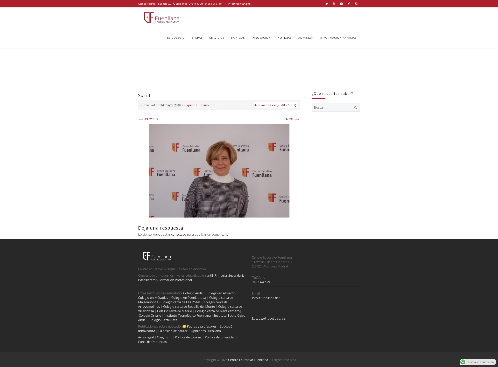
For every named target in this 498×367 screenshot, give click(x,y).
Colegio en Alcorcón (221, 293)
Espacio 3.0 (164, 3)
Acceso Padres (147, 3)
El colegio (176, 37)
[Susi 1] (219, 170)
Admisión (306, 37)
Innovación (261, 37)
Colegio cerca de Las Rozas (181, 302)
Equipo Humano (197, 105)
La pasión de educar (173, 331)
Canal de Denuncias (152, 342)
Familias (238, 37)
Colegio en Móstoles (153, 297)
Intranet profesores (269, 318)
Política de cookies (188, 337)
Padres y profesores (202, 326)
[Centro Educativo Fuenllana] (161, 18)
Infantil (207, 275)
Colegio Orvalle (150, 315)
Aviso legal (146, 337)
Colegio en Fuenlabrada (188, 297)
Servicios (216, 37)
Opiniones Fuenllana (206, 331)
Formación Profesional (175, 280)
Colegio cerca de (216, 302)
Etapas (197, 37)
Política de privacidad (220, 337)
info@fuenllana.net (239, 3)
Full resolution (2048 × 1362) (275, 105)
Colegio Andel (193, 293)
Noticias (284, 37)
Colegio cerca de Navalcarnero (217, 311)
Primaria (220, 275)
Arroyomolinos (149, 306)
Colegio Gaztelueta (163, 320)
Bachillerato (147, 280)
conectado (178, 234)
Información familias (338, 37)
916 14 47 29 (261, 282)
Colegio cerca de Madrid (174, 311)
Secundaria (236, 275)
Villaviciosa (146, 311)
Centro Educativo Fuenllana (248, 360)
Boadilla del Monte (201, 306)
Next (293, 119)
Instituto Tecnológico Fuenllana (187, 315)
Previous (148, 119)
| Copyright (163, 337)
